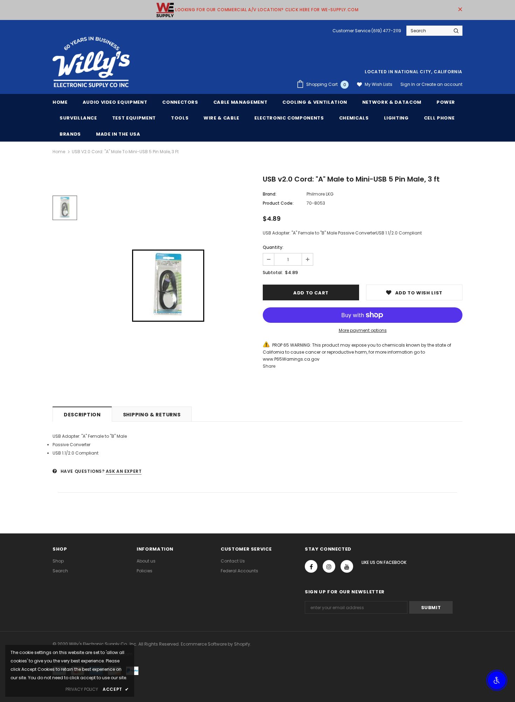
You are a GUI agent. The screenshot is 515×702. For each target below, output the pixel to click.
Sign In (408, 84)
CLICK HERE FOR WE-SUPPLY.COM (322, 10)
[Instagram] (329, 566)
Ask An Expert (124, 471)
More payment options (363, 330)
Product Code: (278, 203)
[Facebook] (311, 566)
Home (59, 152)
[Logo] (91, 62)
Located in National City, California (413, 72)
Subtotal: (273, 272)
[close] (460, 9)
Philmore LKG (320, 194)
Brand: (269, 194)
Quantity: (273, 247)
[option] (168, 286)
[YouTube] (347, 566)
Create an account (441, 84)
